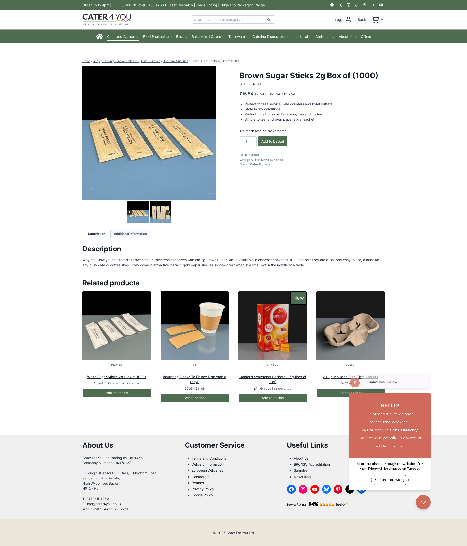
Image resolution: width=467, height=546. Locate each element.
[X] (340, 4)
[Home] (99, 36)
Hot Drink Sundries (269, 160)
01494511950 (97, 499)
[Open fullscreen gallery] (211, 195)
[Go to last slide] (129, 212)
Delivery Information (208, 464)
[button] (138, 212)
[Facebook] (332, 4)
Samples (300, 470)
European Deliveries (207, 470)
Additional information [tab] (130, 234)
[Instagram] (348, 4)
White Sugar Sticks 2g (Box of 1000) (116, 377)
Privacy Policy (203, 489)
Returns (198, 483)
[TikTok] (356, 4)
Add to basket (272, 141)
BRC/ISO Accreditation (312, 464)
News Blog (302, 477)
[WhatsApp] (364, 4)
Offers (366, 36)
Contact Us (200, 477)
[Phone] (372, 4)
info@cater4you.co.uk (103, 504)
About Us (301, 458)
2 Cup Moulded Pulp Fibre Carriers (350, 377)
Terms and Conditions (209, 458)
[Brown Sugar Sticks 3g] (149, 133)
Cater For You (260, 164)
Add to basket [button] (117, 393)
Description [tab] (96, 234)
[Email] (381, 4)
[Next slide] (168, 212)
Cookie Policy (202, 495)
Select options (195, 398)
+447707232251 (115, 509)
